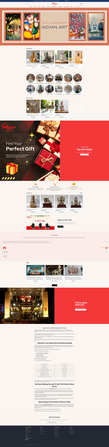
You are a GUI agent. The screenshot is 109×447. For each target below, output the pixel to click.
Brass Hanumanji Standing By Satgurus (33, 209)
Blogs (56, 436)
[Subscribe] (61, 422)
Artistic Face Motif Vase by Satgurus (61, 64)
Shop (41, 432)
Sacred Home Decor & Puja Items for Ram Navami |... (73, 277)
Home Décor (57, 435)
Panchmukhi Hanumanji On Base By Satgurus (61, 209)
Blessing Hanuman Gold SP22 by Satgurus (33, 64)
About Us (41, 429)
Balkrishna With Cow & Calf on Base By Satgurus (47, 209)
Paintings (56, 429)
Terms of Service (72, 433)
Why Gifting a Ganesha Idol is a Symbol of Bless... (54, 277)
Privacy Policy (72, 429)
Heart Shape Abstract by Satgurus (32, 114)
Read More (35, 280)
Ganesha (56, 433)
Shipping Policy (72, 432)
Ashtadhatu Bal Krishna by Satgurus (47, 64)
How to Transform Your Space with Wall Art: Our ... (35, 277)
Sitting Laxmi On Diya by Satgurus (47, 114)
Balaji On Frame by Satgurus (74, 64)
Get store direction (81, 309)
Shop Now (60, 226)
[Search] (27, 4)
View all (54, 285)
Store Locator (42, 433)
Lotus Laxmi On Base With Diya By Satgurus (76, 209)
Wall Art (56, 432)
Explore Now (84, 154)
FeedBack (27, 429)
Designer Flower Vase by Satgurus (61, 114)
